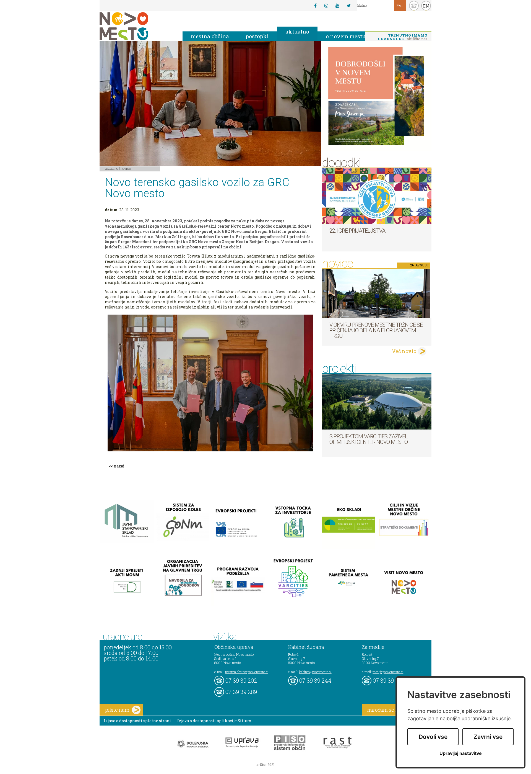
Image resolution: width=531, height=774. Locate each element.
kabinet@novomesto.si (315, 672)
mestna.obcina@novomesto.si (246, 672)
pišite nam (117, 709)
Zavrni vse (488, 736)
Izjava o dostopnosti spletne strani (137, 720)
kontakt (414, 6)
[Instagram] (326, 5)
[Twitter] (348, 5)
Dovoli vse (433, 736)
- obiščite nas (402, 37)
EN (426, 6)
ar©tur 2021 (265, 764)
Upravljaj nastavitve (460, 753)
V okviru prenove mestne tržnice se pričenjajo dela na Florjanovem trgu (376, 330)
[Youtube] (337, 5)
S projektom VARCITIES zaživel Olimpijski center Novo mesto (368, 439)
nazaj (119, 466)
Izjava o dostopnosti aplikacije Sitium (214, 720)
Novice (126, 168)
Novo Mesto (137, 26)
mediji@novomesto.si (388, 672)
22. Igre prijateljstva (357, 230)
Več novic (404, 351)
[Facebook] (315, 5)
